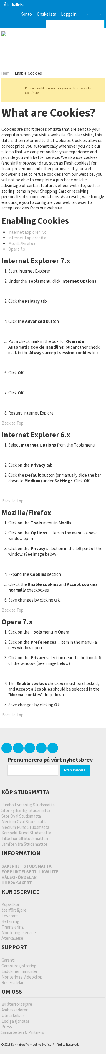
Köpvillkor (10, 904)
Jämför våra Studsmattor (24, 844)
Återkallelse (15, 4)
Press (6, 1026)
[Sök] (100, 24)
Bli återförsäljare (16, 1004)
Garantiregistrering (19, 965)
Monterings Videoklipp (21, 977)
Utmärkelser (12, 1015)
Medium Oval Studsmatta (24, 821)
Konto (26, 14)
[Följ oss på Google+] (30, 748)
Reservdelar (12, 982)
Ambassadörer (14, 1010)
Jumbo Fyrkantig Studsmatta (28, 805)
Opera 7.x (16, 249)
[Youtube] (41, 748)
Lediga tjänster (15, 1021)
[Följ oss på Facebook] (18, 748)
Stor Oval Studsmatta (21, 816)
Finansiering (12, 927)
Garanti (8, 960)
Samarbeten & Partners (22, 1032)
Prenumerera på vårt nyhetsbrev (50, 759)
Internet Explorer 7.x (27, 232)
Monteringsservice (18, 932)
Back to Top (12, 423)
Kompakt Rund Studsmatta (26, 833)
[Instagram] (52, 748)
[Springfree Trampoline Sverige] (31, 34)
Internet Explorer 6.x (27, 238)
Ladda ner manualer (19, 971)
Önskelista (46, 14)
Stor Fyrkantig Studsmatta (25, 810)
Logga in (69, 14)
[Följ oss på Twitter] (7, 748)
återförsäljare (13, 910)
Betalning (10, 921)
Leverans (10, 915)
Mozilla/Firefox (21, 243)
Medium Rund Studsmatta (25, 827)
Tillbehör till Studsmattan (24, 838)
